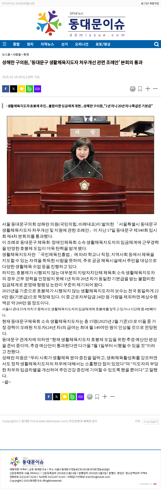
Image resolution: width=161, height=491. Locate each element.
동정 (26, 54)
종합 (16, 44)
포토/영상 (103, 44)
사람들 (17, 54)
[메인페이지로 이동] (80, 37)
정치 (30, 44)
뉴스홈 (6, 54)
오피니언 (81, 44)
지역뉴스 (47, 44)
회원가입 (154, 3)
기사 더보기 (151, 422)
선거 (64, 44)
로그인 (144, 3)
